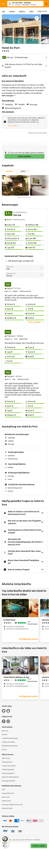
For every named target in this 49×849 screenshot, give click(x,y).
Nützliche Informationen (10, 777)
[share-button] (36, 18)
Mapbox (32, 133)
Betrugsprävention (8, 781)
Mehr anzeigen (13, 125)
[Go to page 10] (30, 197)
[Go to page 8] (27, 197)
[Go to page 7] (26, 197)
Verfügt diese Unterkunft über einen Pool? (24, 552)
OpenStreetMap (42, 133)
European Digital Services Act (12, 804)
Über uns (5, 731)
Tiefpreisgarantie (8, 769)
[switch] (5, 845)
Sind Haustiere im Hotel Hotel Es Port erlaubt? (24, 531)
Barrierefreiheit (7, 808)
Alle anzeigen (8, 112)
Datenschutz (6, 801)
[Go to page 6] (25, 197)
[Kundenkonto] (46, 4)
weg (3, 11)
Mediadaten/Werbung (9, 746)
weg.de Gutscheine (8, 766)
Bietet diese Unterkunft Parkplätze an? (23, 561)
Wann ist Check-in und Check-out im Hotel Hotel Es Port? (23, 513)
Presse (4, 749)
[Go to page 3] (21, 197)
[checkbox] (6, 261)
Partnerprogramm (8, 773)
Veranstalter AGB (8, 793)
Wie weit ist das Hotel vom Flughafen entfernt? (24, 522)
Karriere (4, 734)
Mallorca (22, 11)
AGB (3, 789)
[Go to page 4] (22, 197)
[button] (21, 29)
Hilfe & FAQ (6, 758)
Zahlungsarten (7, 762)
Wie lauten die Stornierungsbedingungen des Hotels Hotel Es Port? (24, 542)
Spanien (12, 11)
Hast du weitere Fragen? (19, 570)
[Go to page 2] (20, 197)
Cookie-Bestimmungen (10, 738)
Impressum (6, 797)
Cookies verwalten (8, 742)
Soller (31, 11)
